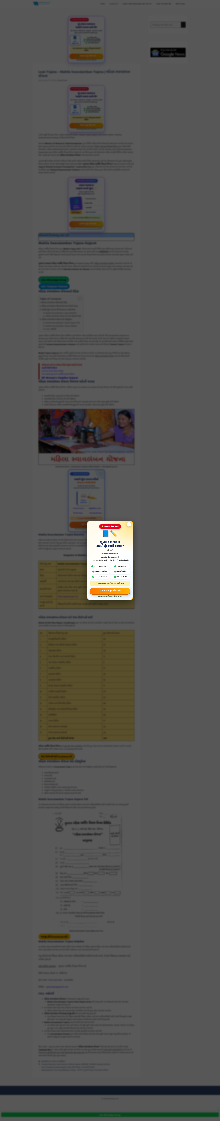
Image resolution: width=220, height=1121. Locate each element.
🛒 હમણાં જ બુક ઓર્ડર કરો (110, 590)
